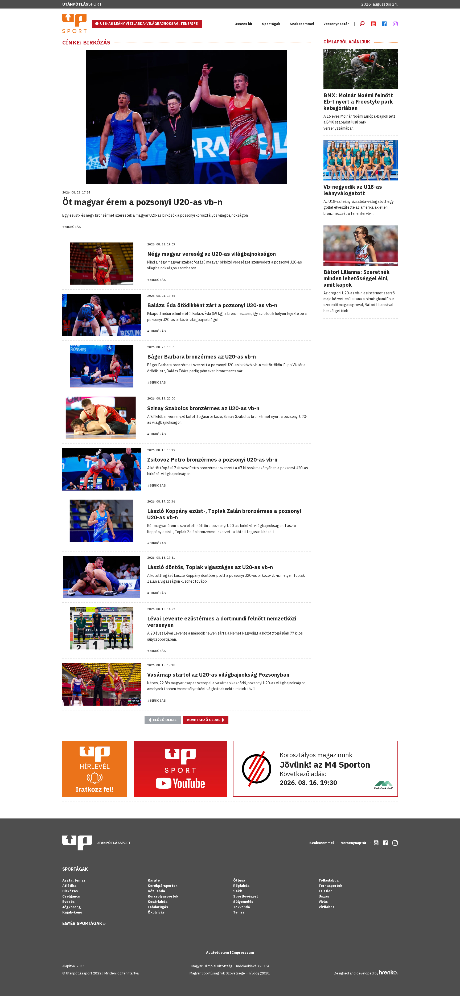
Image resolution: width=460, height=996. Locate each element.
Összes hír (244, 24)
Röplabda (241, 885)
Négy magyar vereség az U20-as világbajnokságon (211, 253)
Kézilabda (156, 891)
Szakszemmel (302, 24)
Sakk (237, 891)
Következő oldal (204, 720)
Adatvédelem (218, 952)
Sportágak (75, 869)
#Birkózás (71, 227)
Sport (82, 4)
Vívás (323, 901)
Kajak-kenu (72, 912)
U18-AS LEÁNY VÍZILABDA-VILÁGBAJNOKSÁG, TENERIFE (149, 23)
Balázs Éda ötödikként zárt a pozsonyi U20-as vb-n (212, 305)
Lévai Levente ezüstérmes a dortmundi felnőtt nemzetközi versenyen (221, 621)
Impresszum (243, 952)
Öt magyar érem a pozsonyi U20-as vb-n (142, 201)
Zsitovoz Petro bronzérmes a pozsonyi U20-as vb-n (212, 459)
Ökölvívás (156, 912)
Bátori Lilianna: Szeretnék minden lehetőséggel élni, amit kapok (356, 278)
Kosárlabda (157, 901)
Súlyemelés (243, 901)
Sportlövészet (245, 896)
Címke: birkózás (86, 42)
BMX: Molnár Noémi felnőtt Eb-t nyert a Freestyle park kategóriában (358, 102)
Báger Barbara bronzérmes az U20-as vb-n (201, 356)
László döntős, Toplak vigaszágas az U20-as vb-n (210, 567)
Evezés (68, 901)
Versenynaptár (336, 24)
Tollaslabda (329, 880)
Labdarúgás (158, 907)
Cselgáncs (71, 896)
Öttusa (239, 880)
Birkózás (70, 891)
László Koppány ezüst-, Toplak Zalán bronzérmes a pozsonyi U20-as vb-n (224, 514)
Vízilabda (327, 907)
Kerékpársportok (163, 885)
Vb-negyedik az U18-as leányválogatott (352, 190)
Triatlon (325, 891)
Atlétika (69, 885)
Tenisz (239, 912)
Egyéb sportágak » (84, 923)
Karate (154, 880)
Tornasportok (330, 885)
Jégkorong (71, 907)
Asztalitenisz (73, 880)
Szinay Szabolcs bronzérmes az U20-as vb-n (203, 408)
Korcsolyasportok (163, 896)
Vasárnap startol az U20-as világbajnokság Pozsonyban (218, 674)
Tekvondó (241, 907)
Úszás (324, 896)
